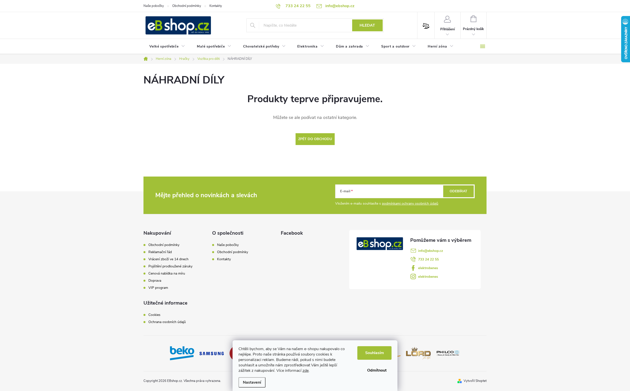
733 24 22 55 (428, 259)
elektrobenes (428, 268)
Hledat (367, 25)
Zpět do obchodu (315, 139)
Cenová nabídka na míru (166, 274)
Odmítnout (377, 370)
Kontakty (215, 6)
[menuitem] (167, 46)
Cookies (154, 315)
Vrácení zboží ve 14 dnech (168, 259)
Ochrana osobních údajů (167, 322)
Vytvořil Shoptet (475, 381)
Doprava (154, 281)
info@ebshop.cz (430, 250)
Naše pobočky (153, 6)
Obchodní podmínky (186, 6)
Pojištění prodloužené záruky (170, 266)
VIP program (158, 288)
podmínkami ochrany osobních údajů (410, 203)
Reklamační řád (160, 252)
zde (305, 370)
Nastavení (252, 382)
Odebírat (458, 191)
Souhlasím (374, 353)
